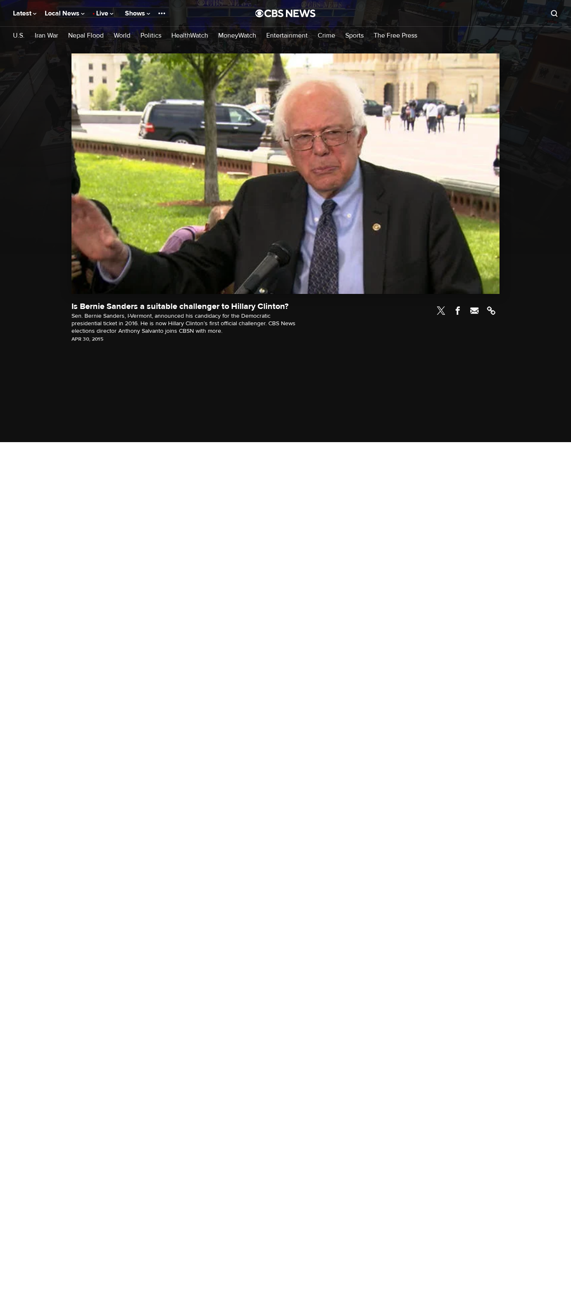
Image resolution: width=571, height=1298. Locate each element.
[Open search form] (554, 13)
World (122, 36)
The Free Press (395, 36)
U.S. (19, 36)
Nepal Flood (86, 36)
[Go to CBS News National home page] (285, 13)
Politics (150, 36)
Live (103, 13)
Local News (63, 13)
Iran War (46, 36)
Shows (136, 13)
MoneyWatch (237, 36)
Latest (23, 13)
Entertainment (287, 36)
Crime (326, 36)
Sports (354, 36)
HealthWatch (189, 36)
